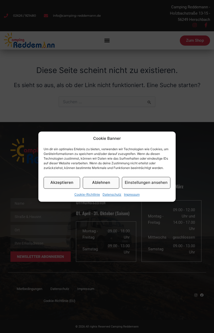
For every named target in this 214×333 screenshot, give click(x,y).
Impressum (132, 194)
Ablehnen (101, 182)
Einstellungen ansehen (146, 182)
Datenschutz (112, 194)
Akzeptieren (61, 182)
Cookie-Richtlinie (87, 194)
